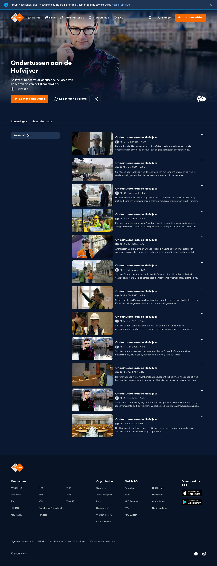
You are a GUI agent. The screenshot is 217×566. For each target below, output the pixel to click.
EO (12, 501)
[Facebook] (196, 554)
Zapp (127, 495)
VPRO (69, 488)
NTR (41, 501)
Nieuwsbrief (102, 508)
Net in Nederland (160, 508)
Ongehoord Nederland (50, 508)
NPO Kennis (158, 488)
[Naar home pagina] (17, 17)
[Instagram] (204, 554)
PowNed (43, 515)
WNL (68, 495)
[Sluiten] (211, 5)
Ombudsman (158, 501)
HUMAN (15, 508)
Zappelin (129, 488)
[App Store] (192, 493)
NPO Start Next (132, 501)
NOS (41, 495)
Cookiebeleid (79, 541)
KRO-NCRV (16, 515)
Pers (98, 501)
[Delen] (96, 99)
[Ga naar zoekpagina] (150, 18)
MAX (41, 488)
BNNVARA (16, 495)
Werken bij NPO (104, 515)
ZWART (70, 501)
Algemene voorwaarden (23, 541)
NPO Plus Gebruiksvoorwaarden (54, 541)
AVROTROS (17, 488)
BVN (127, 508)
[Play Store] (192, 502)
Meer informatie (120, 4)
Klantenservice (103, 522)
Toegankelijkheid (104, 495)
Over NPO (101, 488)
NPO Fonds (157, 495)
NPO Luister (131, 515)
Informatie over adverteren (102, 541)
